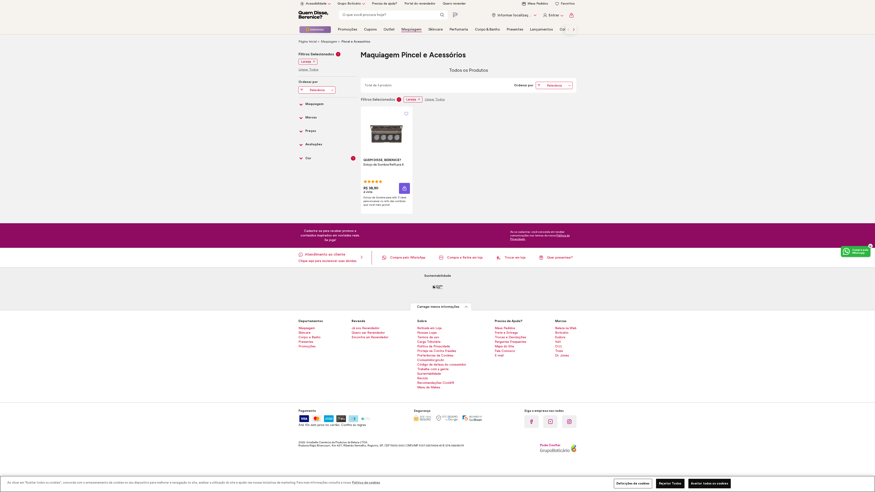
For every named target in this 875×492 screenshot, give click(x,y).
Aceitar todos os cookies (709, 483)
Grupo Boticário (349, 3)
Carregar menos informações (438, 306)
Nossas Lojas (427, 332)
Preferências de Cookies (435, 355)
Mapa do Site (504, 346)
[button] (406, 113)
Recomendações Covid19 (435, 382)
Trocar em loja (514, 257)
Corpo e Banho (310, 337)
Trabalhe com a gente (433, 369)
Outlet (389, 29)
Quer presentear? (560, 257)
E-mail (499, 355)
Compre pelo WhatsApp (407, 257)
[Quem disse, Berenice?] (313, 15)
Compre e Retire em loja (465, 257)
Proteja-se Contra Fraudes (436, 351)
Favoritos (568, 3)
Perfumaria (459, 29)
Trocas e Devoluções (510, 337)
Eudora (560, 337)
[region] (437, 484)
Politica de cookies (366, 482)
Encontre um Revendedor (370, 337)
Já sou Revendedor (366, 328)
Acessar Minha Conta (553, 15)
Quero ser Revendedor (368, 332)
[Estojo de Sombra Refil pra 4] (386, 128)
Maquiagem (411, 29)
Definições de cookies (633, 483)
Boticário (562, 332)
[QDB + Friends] (315, 30)
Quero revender (454, 3)
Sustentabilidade (429, 373)
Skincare (435, 29)
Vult (558, 341)
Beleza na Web (565, 328)
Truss (559, 351)
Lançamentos (541, 29)
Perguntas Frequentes (510, 341)
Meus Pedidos (538, 3)
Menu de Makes (428, 387)
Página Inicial (308, 41)
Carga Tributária (428, 341)
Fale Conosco (505, 351)
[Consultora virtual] (455, 15)
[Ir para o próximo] (574, 29)
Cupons (370, 29)
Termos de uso (428, 337)
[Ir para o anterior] (568, 29)
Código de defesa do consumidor (441, 364)
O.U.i (558, 346)
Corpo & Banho (487, 29)
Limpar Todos (435, 99)
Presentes (515, 29)
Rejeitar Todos (670, 483)
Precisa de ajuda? (384, 3)
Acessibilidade (316, 3)
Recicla (422, 378)
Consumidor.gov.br (430, 360)
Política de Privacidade (433, 346)
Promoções (347, 29)
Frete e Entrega (506, 332)
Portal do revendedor (419, 3)
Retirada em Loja (429, 328)
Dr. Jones (562, 355)
